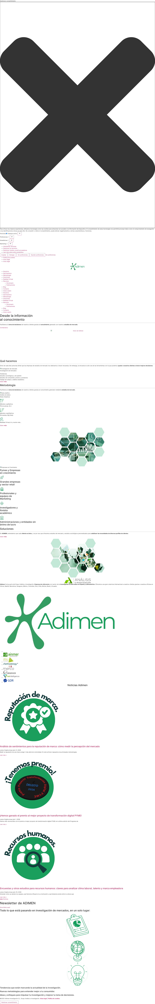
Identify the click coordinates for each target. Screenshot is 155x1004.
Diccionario (9, 283)
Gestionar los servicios (10, 248)
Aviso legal (6, 259)
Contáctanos (4, 327)
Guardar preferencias (37, 255)
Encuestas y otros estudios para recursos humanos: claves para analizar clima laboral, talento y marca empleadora (61, 888)
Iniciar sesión (7, 291)
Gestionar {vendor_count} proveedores (15, 250)
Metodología (7, 275)
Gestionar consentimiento (9, 1002)
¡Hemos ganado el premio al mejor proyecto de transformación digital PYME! (41, 815)
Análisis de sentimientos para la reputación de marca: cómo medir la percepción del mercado (50, 746)
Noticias (4, 899)
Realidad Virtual (8, 279)
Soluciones (6, 277)
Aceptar (3, 255)
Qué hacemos (7, 273)
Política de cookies (9, 257)
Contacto (6, 289)
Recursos (6, 281)
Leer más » (3, 755)
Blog (4, 287)
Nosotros (6, 271)
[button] (77, 115)
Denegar (12, 255)
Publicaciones (10, 285)
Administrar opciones (9, 246)
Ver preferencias (23, 255)
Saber (3, 381)
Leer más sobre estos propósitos (13, 252)
